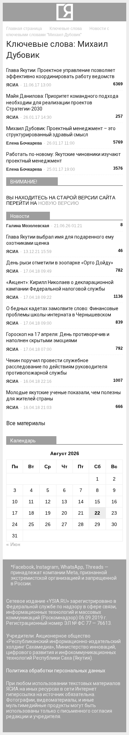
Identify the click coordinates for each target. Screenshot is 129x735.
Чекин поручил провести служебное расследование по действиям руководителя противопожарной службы (56, 367)
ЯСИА (12, 85)
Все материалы (25, 423)
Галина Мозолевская (27, 225)
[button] (116, 12)
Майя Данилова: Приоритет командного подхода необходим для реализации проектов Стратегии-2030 (62, 102)
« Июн (13, 544)
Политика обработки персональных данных (55, 670)
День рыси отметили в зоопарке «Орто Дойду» (59, 262)
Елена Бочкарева (24, 143)
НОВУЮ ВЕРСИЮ (58, 203)
